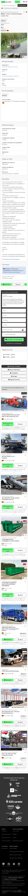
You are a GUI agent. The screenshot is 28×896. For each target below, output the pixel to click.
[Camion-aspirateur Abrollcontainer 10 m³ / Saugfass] (14, 443)
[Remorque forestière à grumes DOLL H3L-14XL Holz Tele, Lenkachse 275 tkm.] (14, 740)
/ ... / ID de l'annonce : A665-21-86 (10, 8)
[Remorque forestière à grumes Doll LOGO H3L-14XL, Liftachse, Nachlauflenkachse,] (14, 698)
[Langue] (24, 1)
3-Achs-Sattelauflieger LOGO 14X (10, 76)
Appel (18, 284)
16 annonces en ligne (7, 278)
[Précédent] (2, 45)
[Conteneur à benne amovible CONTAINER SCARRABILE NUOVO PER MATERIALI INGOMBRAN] (14, 569)
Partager (14, 376)
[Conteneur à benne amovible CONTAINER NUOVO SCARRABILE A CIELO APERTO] (14, 526)
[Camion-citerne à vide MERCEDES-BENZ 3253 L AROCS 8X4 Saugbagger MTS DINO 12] (14, 614)
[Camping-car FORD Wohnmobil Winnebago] (14, 658)
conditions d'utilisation (17, 891)
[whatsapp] (25, 284)
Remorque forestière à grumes (10, 66)
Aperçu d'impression (14, 369)
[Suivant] (25, 45)
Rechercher (23, 5)
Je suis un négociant (10, 334)
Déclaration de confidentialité (14, 343)
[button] (26, 1)
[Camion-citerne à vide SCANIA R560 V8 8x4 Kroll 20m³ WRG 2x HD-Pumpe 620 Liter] (14, 402)
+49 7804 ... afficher (10, 354)
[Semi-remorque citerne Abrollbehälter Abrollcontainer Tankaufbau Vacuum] (14, 485)
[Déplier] (14, 431)
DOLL (3, 71)
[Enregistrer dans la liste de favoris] (24, 12)
